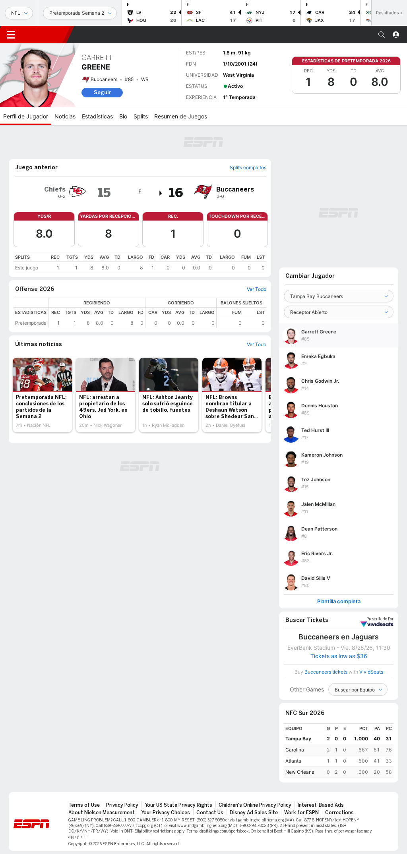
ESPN (46, 34)
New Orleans (299, 772)
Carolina (294, 750)
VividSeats (379, 619)
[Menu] (10, 34)
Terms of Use (84, 805)
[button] (381, 34)
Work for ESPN (301, 812)
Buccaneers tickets (325, 672)
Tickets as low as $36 (338, 656)
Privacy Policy (122, 805)
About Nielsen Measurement (101, 812)
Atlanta (293, 761)
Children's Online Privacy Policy (255, 805)
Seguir (102, 92)
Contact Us (209, 812)
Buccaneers (104, 79)
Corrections (339, 812)
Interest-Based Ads (321, 805)
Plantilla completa (338, 601)
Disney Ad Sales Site (254, 812)
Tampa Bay (298, 739)
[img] (161, 193)
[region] (140, 262)
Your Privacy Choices (165, 812)
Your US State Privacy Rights (178, 805)
